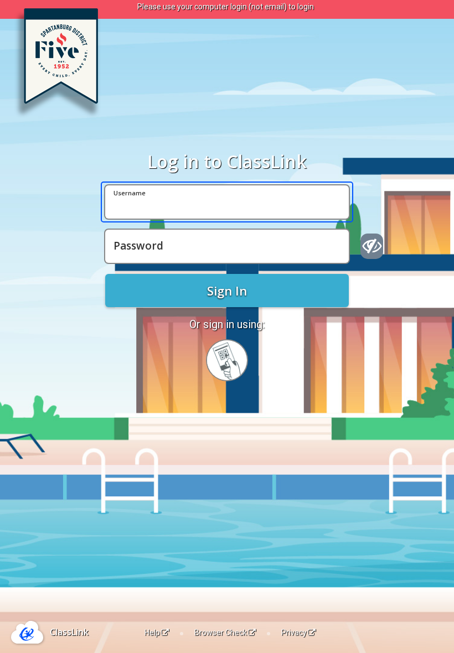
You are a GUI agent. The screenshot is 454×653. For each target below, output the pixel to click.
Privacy (294, 632)
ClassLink (69, 632)
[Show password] (371, 246)
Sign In (227, 290)
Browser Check (220, 632)
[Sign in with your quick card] (227, 360)
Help (152, 632)
